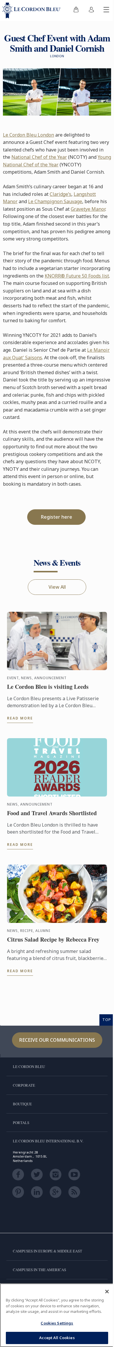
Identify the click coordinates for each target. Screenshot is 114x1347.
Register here (56, 517)
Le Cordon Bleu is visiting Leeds (48, 686)
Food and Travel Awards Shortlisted (52, 813)
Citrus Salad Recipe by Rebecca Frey (53, 939)
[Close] (107, 1291)
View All (57, 587)
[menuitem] (76, 10)
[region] (57, 1315)
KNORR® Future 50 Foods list (77, 276)
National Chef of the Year (39, 157)
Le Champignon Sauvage (55, 201)
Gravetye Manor (88, 209)
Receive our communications (57, 1040)
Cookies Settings (57, 1323)
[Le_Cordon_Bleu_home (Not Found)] (32, 10)
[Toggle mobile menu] (106, 10)
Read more (20, 718)
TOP (106, 1019)
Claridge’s (60, 194)
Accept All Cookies (57, 1337)
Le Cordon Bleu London (28, 135)
